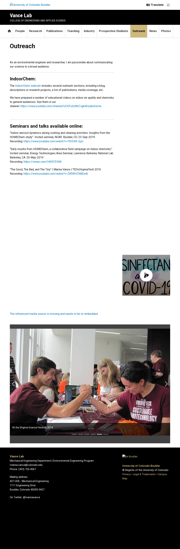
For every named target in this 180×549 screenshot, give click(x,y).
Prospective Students (113, 31)
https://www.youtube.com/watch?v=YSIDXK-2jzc (54, 141)
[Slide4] (93, 434)
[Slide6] (105, 434)
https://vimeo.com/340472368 (42, 161)
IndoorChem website (28, 85)
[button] (146, 275)
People (20, 31)
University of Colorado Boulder (141, 465)
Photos (166, 31)
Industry (89, 31)
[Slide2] (80, 434)
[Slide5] (99, 434)
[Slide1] (74, 434)
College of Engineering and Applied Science (38, 20)
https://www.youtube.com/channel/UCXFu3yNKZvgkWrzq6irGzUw (60, 106)
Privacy (126, 474)
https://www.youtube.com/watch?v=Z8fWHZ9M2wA (56, 173)
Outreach (139, 31)
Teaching (73, 31)
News (153, 31)
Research (35, 31)
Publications (54, 31)
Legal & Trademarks (144, 474)
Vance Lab (21, 15)
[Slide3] (86, 434)
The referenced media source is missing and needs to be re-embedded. (54, 313)
